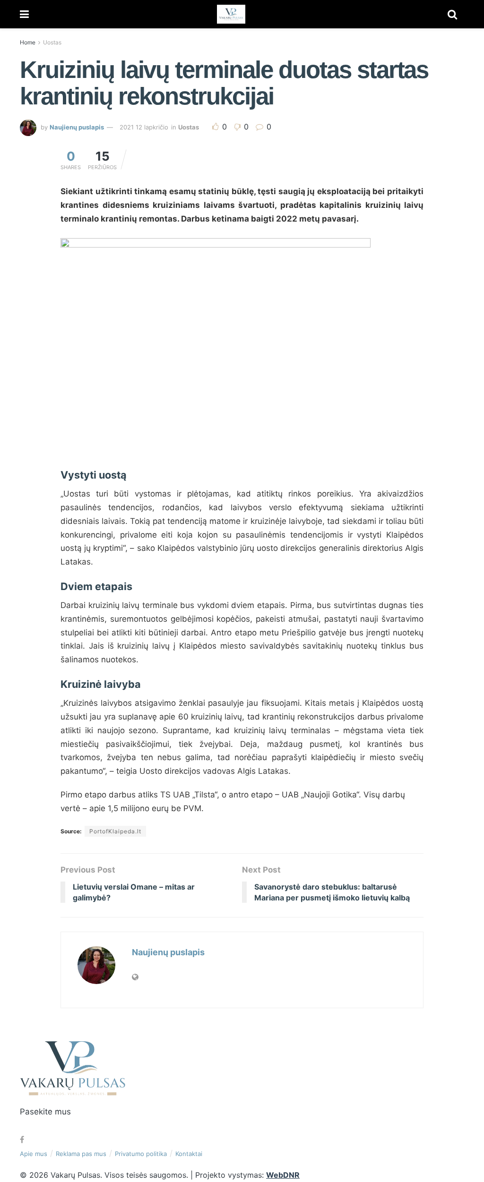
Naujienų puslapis (77, 127)
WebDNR (283, 1175)
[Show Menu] (24, 14)
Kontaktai (188, 1153)
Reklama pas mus (81, 1153)
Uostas (52, 42)
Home (27, 42)
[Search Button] (452, 14)
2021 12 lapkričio (144, 127)
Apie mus (33, 1153)
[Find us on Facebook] (22, 1140)
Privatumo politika (141, 1153)
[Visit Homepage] (231, 14)
